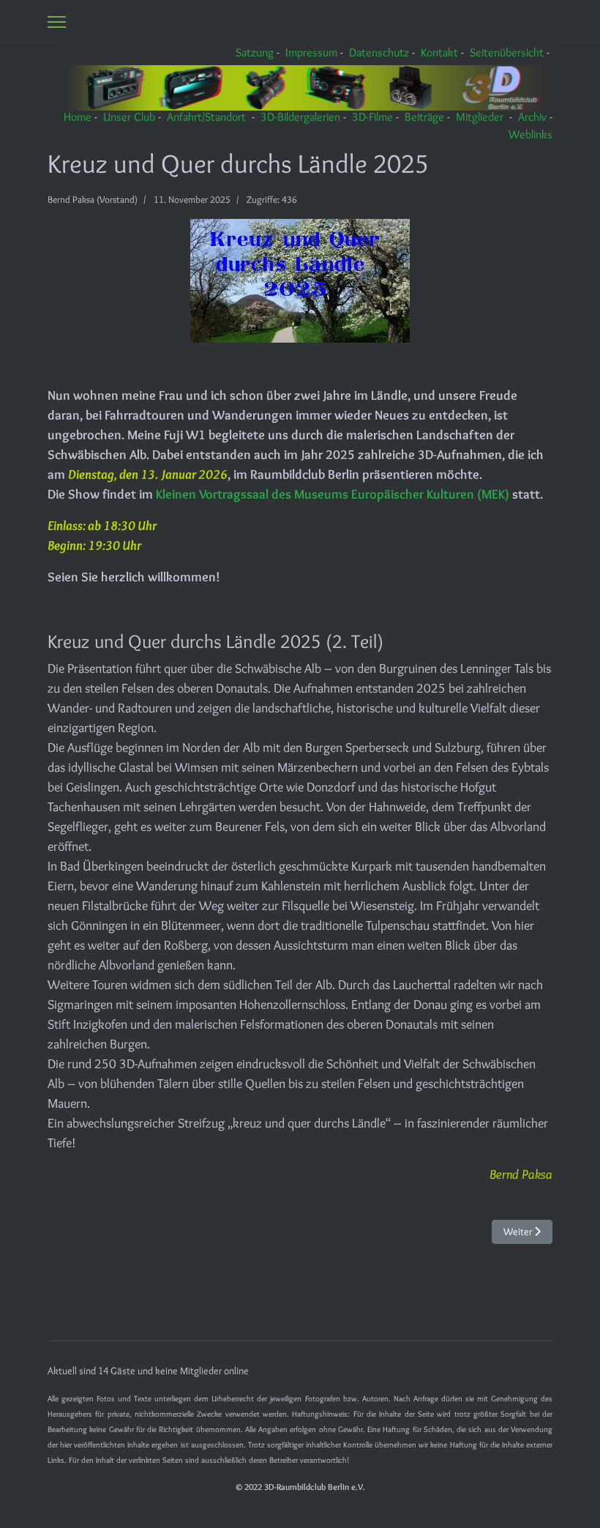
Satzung (255, 52)
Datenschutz (379, 52)
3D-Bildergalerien (300, 117)
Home (77, 117)
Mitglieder (479, 117)
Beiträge (424, 117)
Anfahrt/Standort (206, 117)
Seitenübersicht (507, 52)
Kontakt (439, 52)
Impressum (311, 52)
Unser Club (129, 117)
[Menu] (57, 22)
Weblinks (530, 134)
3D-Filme (372, 117)
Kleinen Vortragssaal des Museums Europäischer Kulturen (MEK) (334, 494)
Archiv (532, 117)
